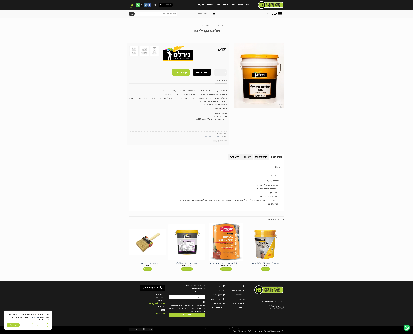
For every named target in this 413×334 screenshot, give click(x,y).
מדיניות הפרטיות (187, 311)
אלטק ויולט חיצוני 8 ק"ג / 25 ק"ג (186, 263)
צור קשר (210, 5)
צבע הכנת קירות (195, 25)
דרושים (252, 328)
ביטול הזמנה (232, 328)
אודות (225, 5)
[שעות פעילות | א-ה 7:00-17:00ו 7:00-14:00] (154, 5)
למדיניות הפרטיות (34, 317)
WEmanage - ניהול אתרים (237, 331)
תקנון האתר (198, 311)
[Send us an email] (142, 5)
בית (247, 5)
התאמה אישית (40, 325)
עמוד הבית (219, 25)
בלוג (218, 5)
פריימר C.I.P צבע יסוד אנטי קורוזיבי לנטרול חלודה (226, 263)
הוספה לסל (202, 72)
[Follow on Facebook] (149, 5)
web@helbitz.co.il (157, 303)
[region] (28, 320)
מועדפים (258, 328)
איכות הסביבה (206, 328)
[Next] (129, 249)
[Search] (131, 14)
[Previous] (283, 249)
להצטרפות (187, 315)
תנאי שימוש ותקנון (243, 328)
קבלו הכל (13, 325)
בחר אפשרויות (226, 269)
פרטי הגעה (160, 313)
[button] (264, 14)
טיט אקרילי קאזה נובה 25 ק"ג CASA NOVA (265, 263)
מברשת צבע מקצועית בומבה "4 (148, 263)
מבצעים (201, 5)
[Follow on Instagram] (146, 5)
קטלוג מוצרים (237, 5)
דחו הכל (25, 325)
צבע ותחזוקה (208, 25)
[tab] (276, 157)
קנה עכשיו (181, 72)
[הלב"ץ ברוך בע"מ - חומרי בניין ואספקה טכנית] (268, 5)
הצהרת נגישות (216, 328)
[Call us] (138, 5)
